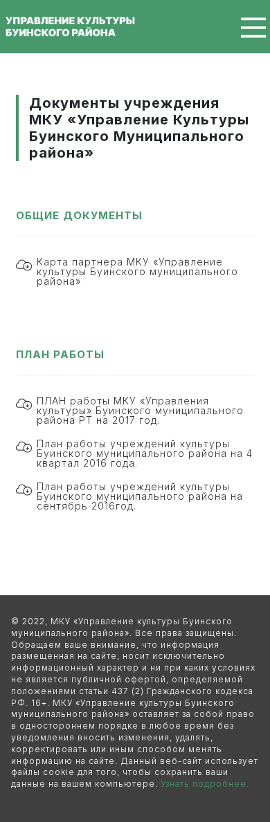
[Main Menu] (243, 27)
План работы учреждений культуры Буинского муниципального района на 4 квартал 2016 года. (145, 453)
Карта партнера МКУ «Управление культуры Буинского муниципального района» (137, 271)
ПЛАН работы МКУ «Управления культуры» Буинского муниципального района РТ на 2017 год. (140, 410)
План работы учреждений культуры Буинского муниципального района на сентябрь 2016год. (140, 496)
